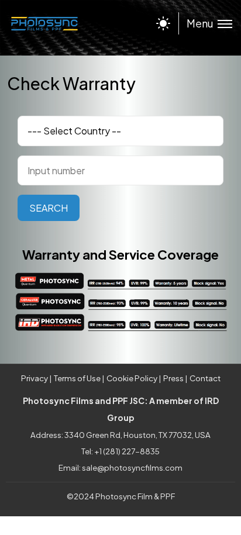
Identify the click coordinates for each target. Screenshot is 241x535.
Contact (205, 378)
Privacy (34, 378)
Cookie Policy (131, 378)
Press (173, 378)
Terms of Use (77, 378)
